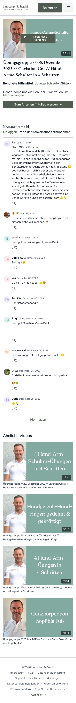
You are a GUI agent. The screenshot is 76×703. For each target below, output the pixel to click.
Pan (14, 142)
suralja (16, 237)
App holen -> (39, 694)
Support (20, 678)
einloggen (10, 132)
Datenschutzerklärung (51, 672)
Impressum (17, 672)
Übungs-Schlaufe (46, 83)
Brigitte (16, 318)
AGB (31, 672)
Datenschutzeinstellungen (23, 683)
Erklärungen (53, 678)
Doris (15, 398)
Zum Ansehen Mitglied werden (36, 104)
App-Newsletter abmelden (51, 689)
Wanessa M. (19, 350)
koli (14, 278)
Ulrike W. (17, 257)
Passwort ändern (20, 689)
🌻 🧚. (15, 213)
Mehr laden (38, 419)
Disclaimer (35, 678)
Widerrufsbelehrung (55, 683)
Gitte (15, 370)
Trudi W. (17, 298)
